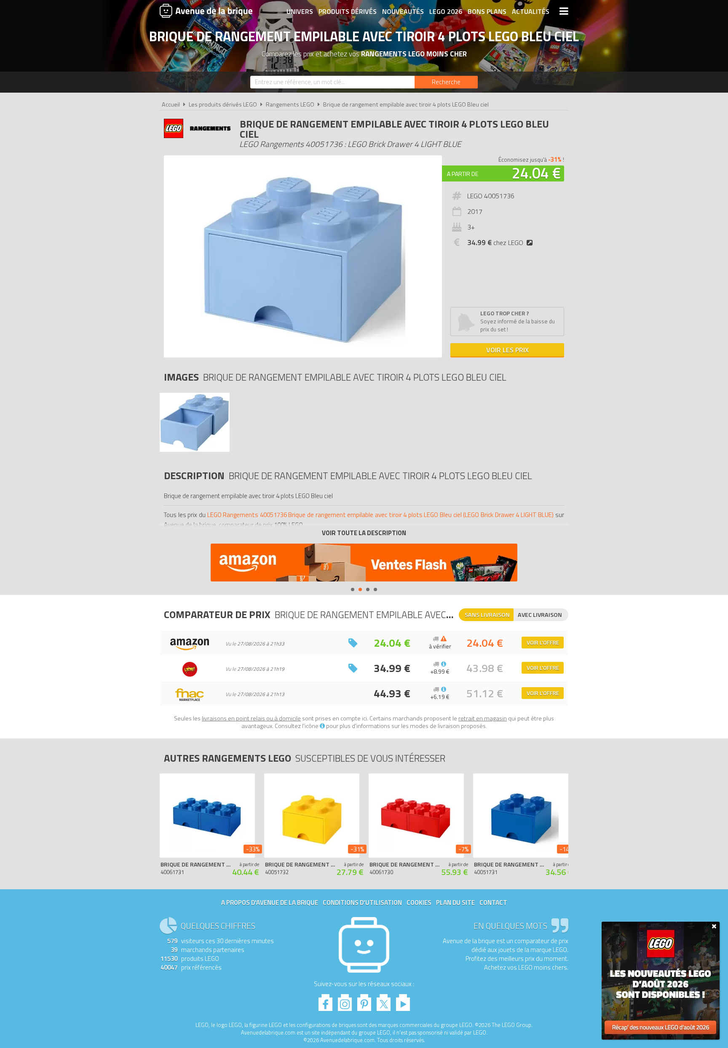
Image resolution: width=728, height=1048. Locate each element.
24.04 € (536, 172)
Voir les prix (507, 350)
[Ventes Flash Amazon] (364, 564)
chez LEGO (495, 242)
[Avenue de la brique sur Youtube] (403, 1000)
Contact (493, 902)
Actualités (530, 11)
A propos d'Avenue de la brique (269, 902)
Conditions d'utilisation (362, 902)
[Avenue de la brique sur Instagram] (345, 1000)
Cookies (419, 902)
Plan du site (455, 902)
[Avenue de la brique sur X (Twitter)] (384, 1000)
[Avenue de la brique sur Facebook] (325, 1000)
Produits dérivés (347, 11)
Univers (299, 11)
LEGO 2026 (445, 11)
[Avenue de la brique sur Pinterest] (364, 1000)
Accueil (171, 104)
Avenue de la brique (206, 10)
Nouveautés (403, 11)
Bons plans (487, 11)
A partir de (462, 173)
